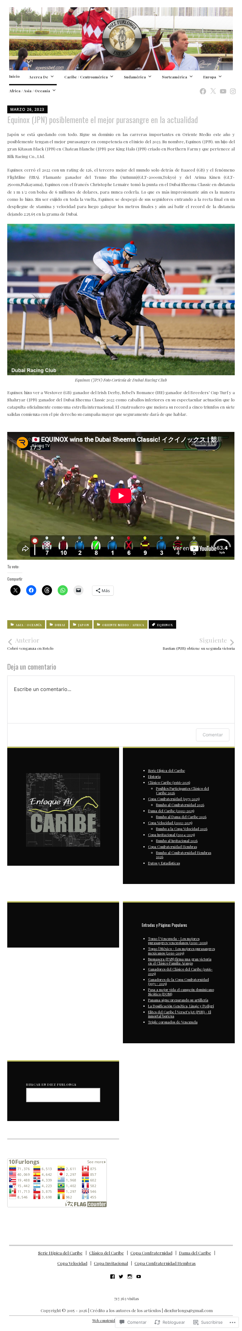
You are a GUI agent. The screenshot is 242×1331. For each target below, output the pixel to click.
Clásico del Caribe (106, 1252)
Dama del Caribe (195, 1252)
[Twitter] (211, 87)
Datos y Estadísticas (164, 863)
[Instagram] (231, 87)
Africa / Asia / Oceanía (29, 90)
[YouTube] (221, 87)
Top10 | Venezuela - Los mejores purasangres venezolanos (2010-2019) (177, 940)
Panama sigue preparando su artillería (178, 1000)
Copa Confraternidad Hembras (172, 846)
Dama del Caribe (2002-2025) (171, 810)
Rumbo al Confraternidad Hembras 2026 (183, 854)
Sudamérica (135, 76)
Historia (154, 776)
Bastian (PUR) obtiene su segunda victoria (199, 643)
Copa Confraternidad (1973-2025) (173, 798)
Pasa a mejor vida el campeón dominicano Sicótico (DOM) (181, 991)
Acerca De (38, 76)
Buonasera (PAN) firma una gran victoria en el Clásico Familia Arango (179, 961)
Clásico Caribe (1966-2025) (169, 782)
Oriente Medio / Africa (123, 625)
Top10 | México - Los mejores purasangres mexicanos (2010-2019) (181, 950)
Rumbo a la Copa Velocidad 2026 (181, 828)
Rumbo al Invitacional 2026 (177, 840)
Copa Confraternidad (151, 1252)
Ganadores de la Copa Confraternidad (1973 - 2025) (178, 981)
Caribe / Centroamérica (86, 76)
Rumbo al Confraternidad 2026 (180, 804)
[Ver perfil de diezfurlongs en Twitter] (121, 1276)
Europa (209, 76)
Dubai (60, 625)
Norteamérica (174, 76)
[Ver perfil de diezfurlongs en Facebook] (112, 1276)
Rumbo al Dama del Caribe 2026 (181, 816)
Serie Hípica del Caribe (166, 770)
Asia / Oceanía (29, 625)
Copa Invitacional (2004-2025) (171, 834)
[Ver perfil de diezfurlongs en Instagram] (129, 1276)
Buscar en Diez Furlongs (51, 1084)
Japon (83, 625)
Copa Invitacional (111, 1263)
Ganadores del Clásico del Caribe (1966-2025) (180, 971)
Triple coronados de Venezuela (173, 1022)
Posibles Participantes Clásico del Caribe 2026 (182, 790)
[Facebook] (201, 87)
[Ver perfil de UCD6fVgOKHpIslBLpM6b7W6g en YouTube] (138, 1276)
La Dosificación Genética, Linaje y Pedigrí (181, 1006)
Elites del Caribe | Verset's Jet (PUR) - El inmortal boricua (179, 1014)
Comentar (213, 734)
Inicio (14, 76)
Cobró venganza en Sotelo (30, 643)
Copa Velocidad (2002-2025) (170, 822)
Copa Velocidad (72, 1263)
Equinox (165, 625)
